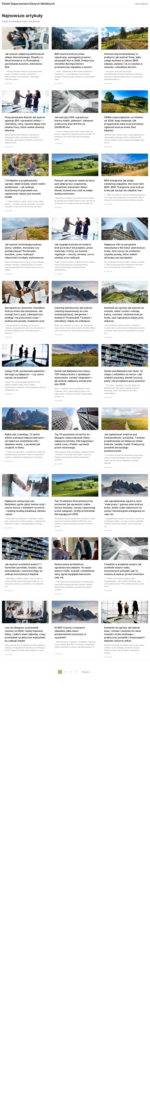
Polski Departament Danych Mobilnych (28, 3)
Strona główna (141, 4)
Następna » (86, 672)
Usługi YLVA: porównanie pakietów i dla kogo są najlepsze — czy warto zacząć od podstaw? (25, 374)
